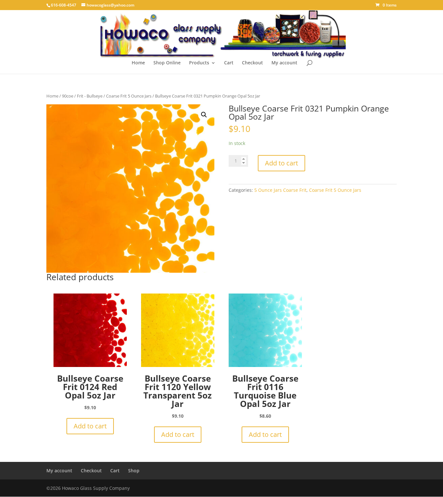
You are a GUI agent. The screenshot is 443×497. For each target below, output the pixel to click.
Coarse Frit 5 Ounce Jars (128, 96)
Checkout (252, 63)
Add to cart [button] (90, 426)
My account (284, 63)
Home (138, 63)
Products (199, 63)
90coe (67, 96)
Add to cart (281, 163)
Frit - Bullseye (89, 96)
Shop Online (167, 63)
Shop (133, 470)
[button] (204, 115)
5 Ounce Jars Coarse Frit (280, 190)
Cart (228, 63)
